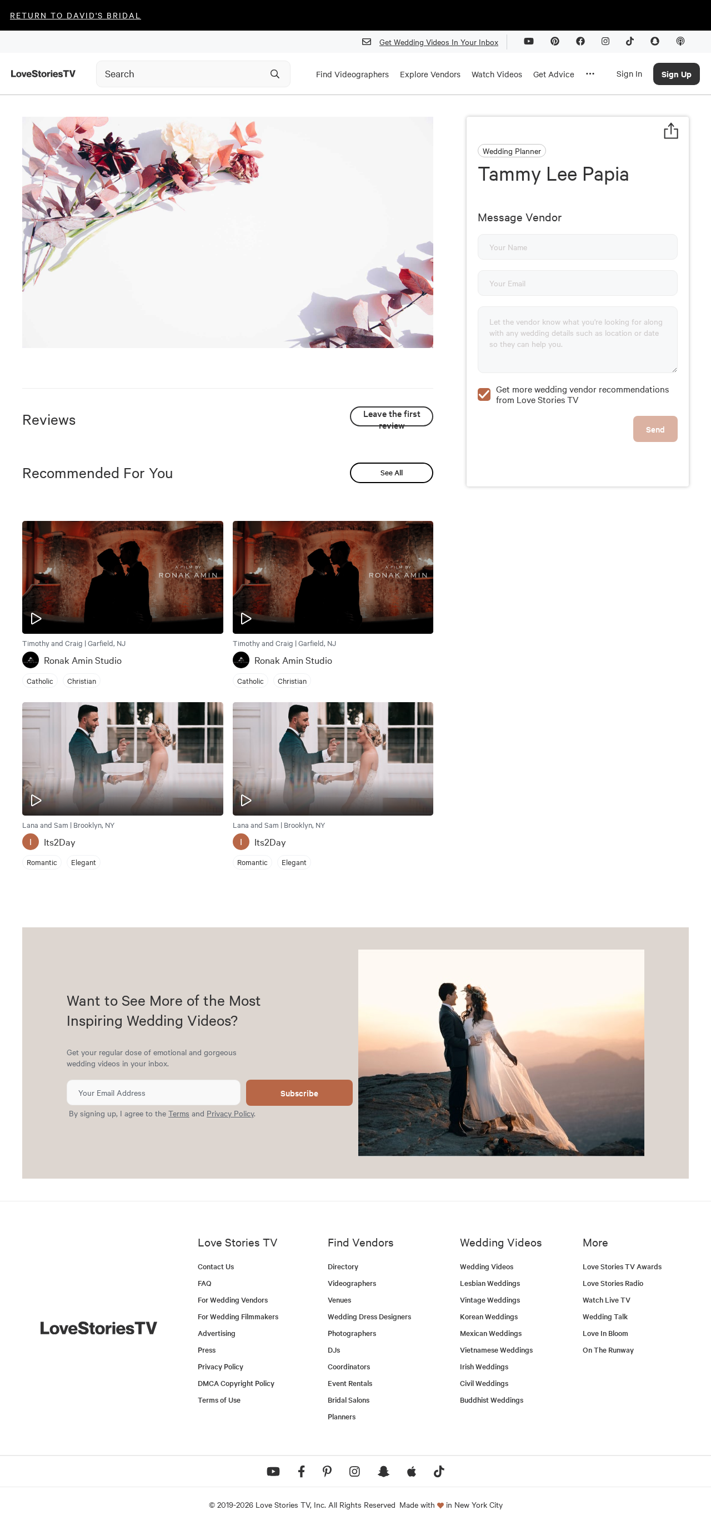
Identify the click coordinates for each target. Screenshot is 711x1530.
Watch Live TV (606, 1299)
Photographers (352, 1333)
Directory (343, 1266)
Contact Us (216, 1266)
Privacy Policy (230, 1113)
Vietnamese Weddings (496, 1349)
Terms (178, 1113)
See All (391, 472)
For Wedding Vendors (233, 1299)
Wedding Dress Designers (369, 1316)
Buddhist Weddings (491, 1399)
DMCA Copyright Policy (236, 1383)
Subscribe (299, 1093)
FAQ (205, 1283)
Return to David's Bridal (75, 15)
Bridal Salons (348, 1399)
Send (655, 429)
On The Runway (608, 1349)
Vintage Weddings (490, 1299)
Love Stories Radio (613, 1283)
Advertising (217, 1333)
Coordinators (349, 1366)
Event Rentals (350, 1383)
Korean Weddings (489, 1316)
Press (207, 1349)
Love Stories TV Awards (622, 1266)
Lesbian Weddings (490, 1283)
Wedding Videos (486, 1266)
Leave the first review (391, 416)
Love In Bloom (605, 1333)
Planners (342, 1416)
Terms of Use (219, 1399)
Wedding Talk (605, 1316)
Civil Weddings (484, 1383)
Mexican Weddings (491, 1333)
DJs (334, 1349)
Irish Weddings (484, 1366)
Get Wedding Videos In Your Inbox (438, 41)
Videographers (352, 1283)
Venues (339, 1299)
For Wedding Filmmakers (238, 1316)
